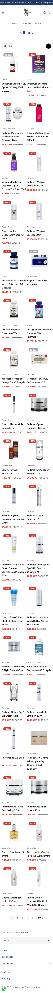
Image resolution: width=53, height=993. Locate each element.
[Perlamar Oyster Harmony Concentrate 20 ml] (14, 496)
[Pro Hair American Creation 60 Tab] (14, 310)
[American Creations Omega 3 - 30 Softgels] (14, 359)
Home (14, 23)
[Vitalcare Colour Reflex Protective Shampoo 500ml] (39, 113)
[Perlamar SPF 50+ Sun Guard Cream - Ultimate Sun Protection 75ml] (14, 545)
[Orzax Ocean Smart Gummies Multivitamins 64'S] (39, 64)
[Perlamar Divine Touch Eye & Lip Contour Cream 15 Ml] (39, 545)
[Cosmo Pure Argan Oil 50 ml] (14, 832)
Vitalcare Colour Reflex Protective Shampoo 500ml (38, 136)
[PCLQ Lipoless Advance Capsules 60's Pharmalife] (39, 310)
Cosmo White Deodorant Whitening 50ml (12, 235)
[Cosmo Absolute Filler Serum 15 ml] (14, 404)
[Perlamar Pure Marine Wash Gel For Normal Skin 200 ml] (39, 597)
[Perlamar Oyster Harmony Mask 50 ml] (39, 404)
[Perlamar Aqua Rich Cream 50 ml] (39, 787)
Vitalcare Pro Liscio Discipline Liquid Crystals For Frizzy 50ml (14, 185)
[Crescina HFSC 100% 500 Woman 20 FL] (39, 359)
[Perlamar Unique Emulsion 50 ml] (39, 496)
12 (32, 917)
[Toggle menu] (3, 12)
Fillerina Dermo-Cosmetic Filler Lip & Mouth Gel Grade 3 (37, 901)
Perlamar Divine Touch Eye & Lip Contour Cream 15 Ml (38, 568)
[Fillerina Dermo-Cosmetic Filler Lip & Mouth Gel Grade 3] (39, 878)
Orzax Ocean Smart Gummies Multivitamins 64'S (38, 87)
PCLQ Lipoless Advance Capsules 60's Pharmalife (39, 333)
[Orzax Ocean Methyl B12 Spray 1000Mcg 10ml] (14, 64)
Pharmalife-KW (17, 987)
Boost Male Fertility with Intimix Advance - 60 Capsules (14, 284)
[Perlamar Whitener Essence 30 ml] (39, 211)
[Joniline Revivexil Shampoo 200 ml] (14, 450)
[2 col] (48, 46)
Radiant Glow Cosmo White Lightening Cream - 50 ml (37, 761)
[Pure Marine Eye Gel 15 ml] (14, 738)
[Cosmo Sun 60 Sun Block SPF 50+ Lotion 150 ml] (14, 597)
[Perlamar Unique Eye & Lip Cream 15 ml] (14, 692)
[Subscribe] (48, 940)
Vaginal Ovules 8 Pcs (37, 280)
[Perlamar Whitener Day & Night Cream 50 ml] (14, 647)
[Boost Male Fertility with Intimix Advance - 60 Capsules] (14, 261)
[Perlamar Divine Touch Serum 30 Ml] (39, 450)
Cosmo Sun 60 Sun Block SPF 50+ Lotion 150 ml (12, 621)
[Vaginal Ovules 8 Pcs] (39, 261)
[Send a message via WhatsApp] (4, 989)
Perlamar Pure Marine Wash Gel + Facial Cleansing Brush (12, 136)
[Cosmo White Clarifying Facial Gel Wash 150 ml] (39, 832)
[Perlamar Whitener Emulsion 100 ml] (39, 162)
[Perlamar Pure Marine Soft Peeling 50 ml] (14, 787)
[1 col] (42, 46)
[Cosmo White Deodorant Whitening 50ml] (14, 211)
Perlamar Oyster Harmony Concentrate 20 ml (13, 519)
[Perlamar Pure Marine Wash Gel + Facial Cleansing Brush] (14, 113)
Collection (26, 23)
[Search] (44, 12)
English (5, 972)
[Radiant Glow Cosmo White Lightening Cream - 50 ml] (39, 738)
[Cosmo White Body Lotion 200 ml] (14, 878)
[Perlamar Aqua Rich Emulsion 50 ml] (39, 692)
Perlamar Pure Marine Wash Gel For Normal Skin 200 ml (37, 621)
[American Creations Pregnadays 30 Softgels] (39, 647)
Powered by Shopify (34, 987)
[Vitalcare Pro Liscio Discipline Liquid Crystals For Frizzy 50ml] (14, 162)
